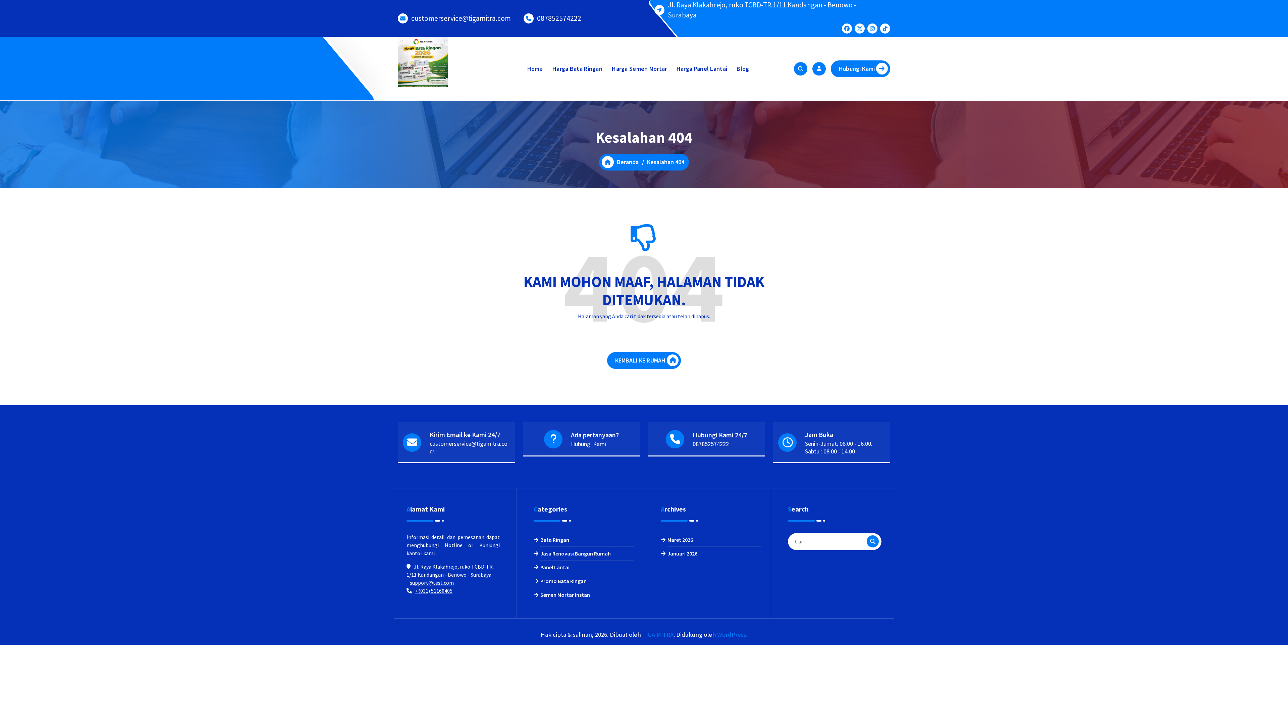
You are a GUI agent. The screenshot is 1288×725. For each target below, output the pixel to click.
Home (535, 68)
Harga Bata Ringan (577, 68)
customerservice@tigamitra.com (461, 18)
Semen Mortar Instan (565, 594)
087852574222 (559, 18)
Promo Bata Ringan (563, 581)
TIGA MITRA (658, 634)
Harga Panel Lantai (702, 68)
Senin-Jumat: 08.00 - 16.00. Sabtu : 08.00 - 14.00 (838, 447)
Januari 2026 (682, 553)
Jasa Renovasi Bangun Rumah (575, 553)
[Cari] (873, 541)
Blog (743, 68)
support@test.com (432, 582)
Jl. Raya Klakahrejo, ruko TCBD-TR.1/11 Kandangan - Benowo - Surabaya (762, 9)
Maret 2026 (680, 539)
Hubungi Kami (857, 68)
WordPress (731, 634)
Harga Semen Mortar (639, 68)
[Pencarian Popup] (800, 69)
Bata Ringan (554, 539)
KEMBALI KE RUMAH (640, 360)
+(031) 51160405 (433, 590)
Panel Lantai (555, 567)
